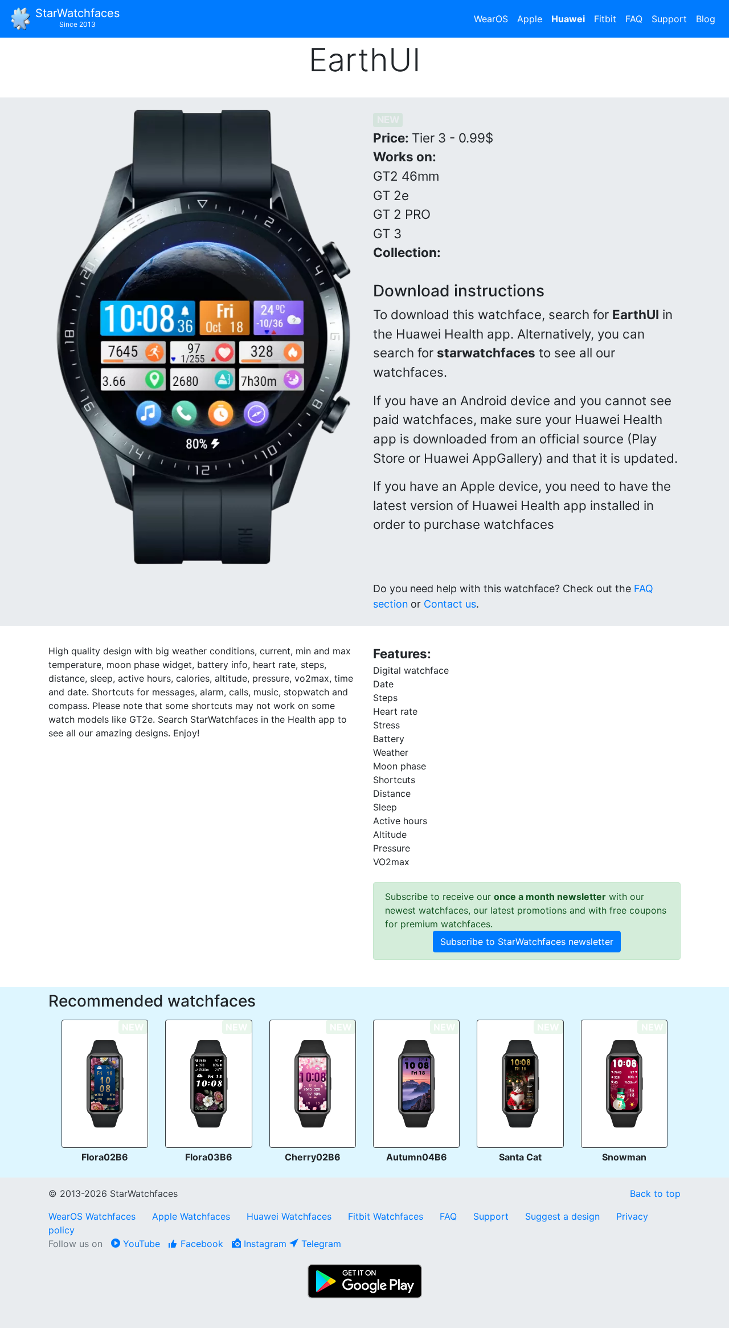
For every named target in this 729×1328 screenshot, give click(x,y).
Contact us (450, 604)
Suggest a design (562, 1216)
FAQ (633, 19)
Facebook (200, 1243)
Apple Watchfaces (192, 1216)
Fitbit (605, 19)
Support (669, 19)
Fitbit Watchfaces (385, 1216)
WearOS (491, 19)
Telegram (319, 1243)
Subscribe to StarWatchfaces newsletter (526, 941)
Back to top (655, 1193)
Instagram (263, 1243)
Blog (705, 19)
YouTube (140, 1243)
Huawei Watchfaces (289, 1216)
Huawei (568, 19)
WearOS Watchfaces (93, 1216)
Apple (529, 19)
